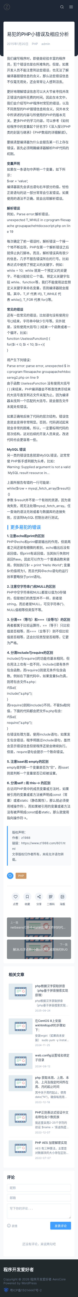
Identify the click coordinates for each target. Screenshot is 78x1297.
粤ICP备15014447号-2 (26, 1290)
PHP (35, 44)
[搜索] (62, 7)
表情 (14, 1226)
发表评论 (61, 1226)
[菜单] (71, 6)
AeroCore (59, 1279)
